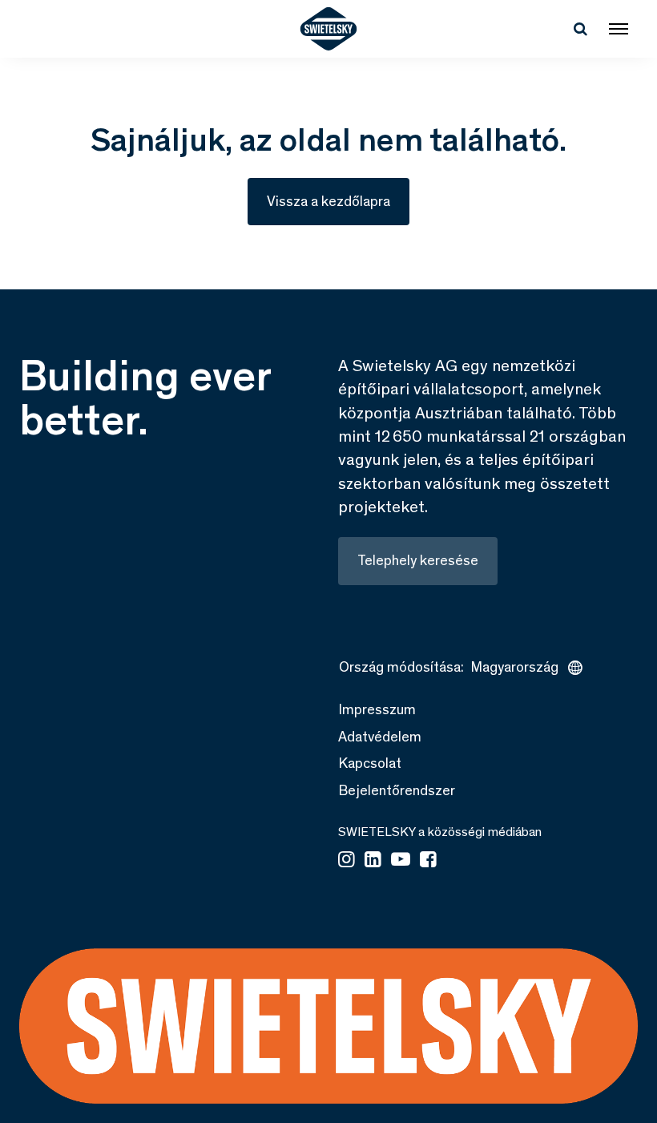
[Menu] (618, 29)
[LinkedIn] (373, 861)
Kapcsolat (369, 763)
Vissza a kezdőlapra (328, 201)
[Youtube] (400, 861)
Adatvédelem (379, 736)
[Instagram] (346, 861)
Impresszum (377, 709)
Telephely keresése (417, 560)
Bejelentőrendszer (396, 790)
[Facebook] (428, 861)
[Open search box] (580, 29)
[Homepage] (328, 28)
